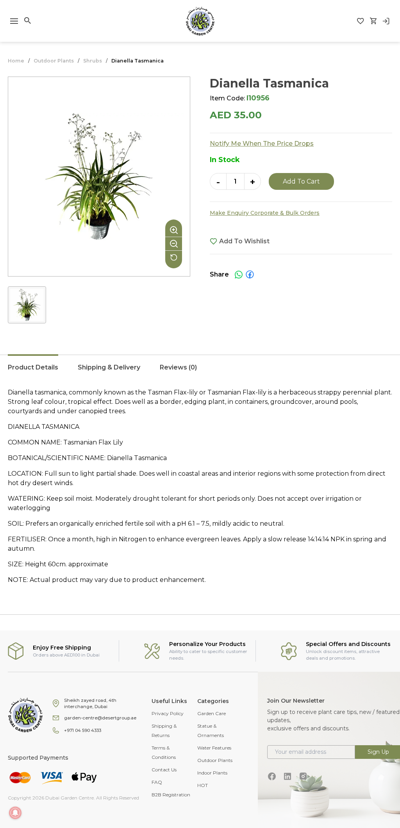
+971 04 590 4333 (82, 730)
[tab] (33, 371)
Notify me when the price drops (262, 143)
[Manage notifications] (15, 813)
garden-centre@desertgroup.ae (100, 718)
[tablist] (200, 371)
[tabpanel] (200, 486)
